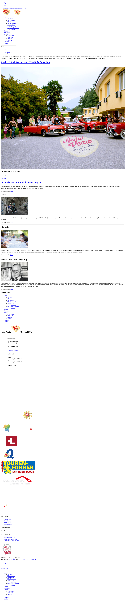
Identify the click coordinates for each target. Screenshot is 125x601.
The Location (11, 20)
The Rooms (10, 22)
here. (11, 191)
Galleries (6, 41)
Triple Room (7, 522)
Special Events (11, 25)
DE (5, 5)
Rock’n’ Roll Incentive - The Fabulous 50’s (25, 62)
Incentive (13, 26)
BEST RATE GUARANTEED (9, 8)
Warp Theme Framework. (29, 559)
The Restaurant (11, 23)
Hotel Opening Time (9, 537)
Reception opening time (10, 539)
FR (5, 3)
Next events (10, 35)
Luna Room (7, 519)
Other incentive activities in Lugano (21, 182)
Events (6, 34)
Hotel (5, 17)
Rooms (6, 31)
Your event (10, 37)
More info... (4, 178)
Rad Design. (12, 559)
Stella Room (7, 521)
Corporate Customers (13, 28)
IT (4, 2)
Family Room (7, 524)
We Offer (9, 18)
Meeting (13, 29)
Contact (6, 43)
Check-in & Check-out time (11, 540)
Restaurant (7, 32)
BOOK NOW (22, 8)
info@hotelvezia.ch (12, 350)
